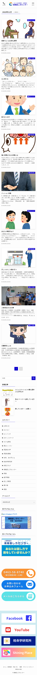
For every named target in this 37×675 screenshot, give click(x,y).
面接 (5, 489)
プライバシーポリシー (28, 667)
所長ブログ (7, 465)
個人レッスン (8, 446)
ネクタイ (6, 430)
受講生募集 (7, 453)
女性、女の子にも (9, 457)
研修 (5, 473)
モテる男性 (7, 442)
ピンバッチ (7, 434)
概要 (21, 667)
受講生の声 (7, 449)
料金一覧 (16, 667)
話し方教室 (7, 481)
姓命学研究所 (8, 461)
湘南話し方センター (10, 469)
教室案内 (10, 667)
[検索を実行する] (34, 378)
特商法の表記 (18, 669)
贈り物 (6, 485)
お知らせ (6, 426)
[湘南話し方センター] (18, 4)
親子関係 (6, 477)
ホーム (5, 667)
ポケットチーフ (9, 438)
